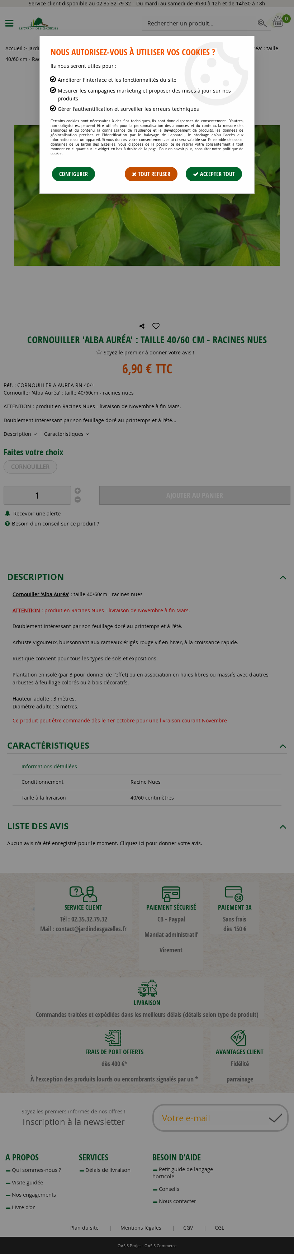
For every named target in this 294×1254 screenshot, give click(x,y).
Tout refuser (153, 174)
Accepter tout (217, 174)
